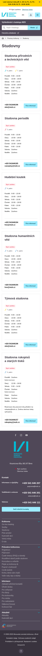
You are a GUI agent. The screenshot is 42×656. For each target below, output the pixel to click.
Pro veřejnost (7, 590)
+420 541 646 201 (31, 492)
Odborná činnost (8, 604)
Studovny (26, 38)
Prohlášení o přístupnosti (14, 641)
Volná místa (6, 539)
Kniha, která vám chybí (11, 573)
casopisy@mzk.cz (12, 166)
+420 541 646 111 (31, 502)
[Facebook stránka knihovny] (15, 435)
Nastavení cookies (30, 641)
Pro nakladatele (8, 601)
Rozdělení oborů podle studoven (15, 558)
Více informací (31, 106)
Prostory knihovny (13, 38)
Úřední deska (7, 587)
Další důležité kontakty (21, 509)
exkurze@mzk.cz (34, 496)
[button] (37, 15)
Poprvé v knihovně (9, 567)
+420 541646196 (11, 105)
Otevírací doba (27, 9)
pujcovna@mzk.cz (33, 486)
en (23, 15)
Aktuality (5, 615)
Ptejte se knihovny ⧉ (10, 564)
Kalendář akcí (7, 536)
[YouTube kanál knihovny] (26, 435)
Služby (4, 527)
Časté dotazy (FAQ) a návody (13, 556)
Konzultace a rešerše (10, 561)
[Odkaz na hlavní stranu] (9, 16)
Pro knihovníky (8, 595)
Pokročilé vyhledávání (9, 33)
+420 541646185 (11, 163)
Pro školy (5, 593)
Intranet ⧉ (21, 645)
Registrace (6, 550)
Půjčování (6, 553)
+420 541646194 (11, 222)
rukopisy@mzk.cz (12, 422)
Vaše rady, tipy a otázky (11, 576)
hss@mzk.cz (10, 225)
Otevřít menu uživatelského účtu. (30, 15)
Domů (3, 38)
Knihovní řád (7, 607)
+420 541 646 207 (31, 483)
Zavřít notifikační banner (39, 2)
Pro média (6, 598)
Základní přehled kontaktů (12, 584)
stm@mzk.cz (10, 107)
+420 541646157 (11, 420)
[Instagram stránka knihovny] (21, 435)
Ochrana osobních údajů (27, 638)
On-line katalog (8, 524)
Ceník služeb (7, 570)
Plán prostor (6, 533)
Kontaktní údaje (11, 638)
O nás (4, 542)
